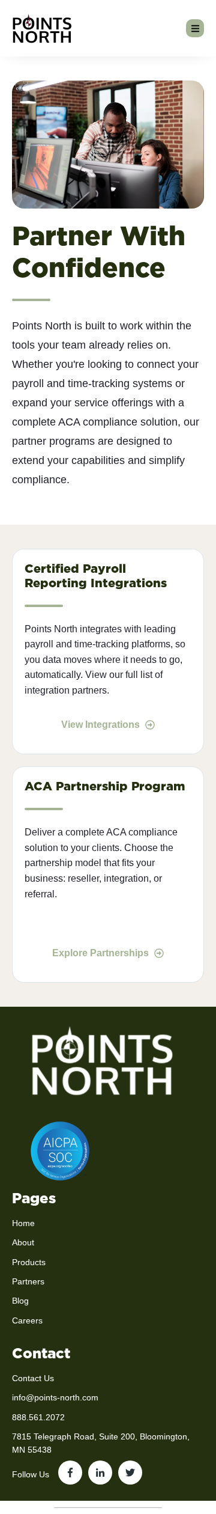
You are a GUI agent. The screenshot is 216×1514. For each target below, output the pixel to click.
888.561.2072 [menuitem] (38, 1417)
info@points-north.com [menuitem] (55, 1397)
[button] (195, 28)
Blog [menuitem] (20, 1300)
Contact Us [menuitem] (33, 1378)
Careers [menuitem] (27, 1320)
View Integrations (101, 724)
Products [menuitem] (29, 1262)
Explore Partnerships (101, 953)
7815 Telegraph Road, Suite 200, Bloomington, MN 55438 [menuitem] (101, 1443)
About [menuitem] (23, 1242)
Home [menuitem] (23, 1223)
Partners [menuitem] (28, 1281)
